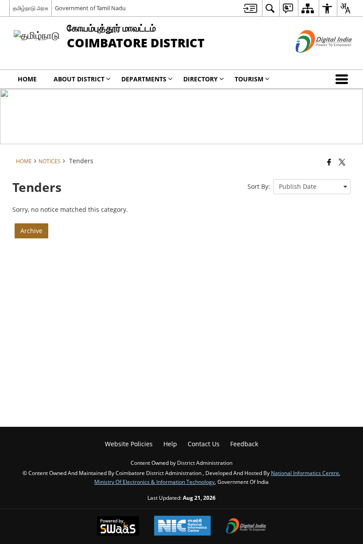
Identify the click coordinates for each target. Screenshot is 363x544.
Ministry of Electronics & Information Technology (154, 481)
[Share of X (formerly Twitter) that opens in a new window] (342, 161)
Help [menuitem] (170, 444)
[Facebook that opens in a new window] (329, 161)
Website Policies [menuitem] (129, 444)
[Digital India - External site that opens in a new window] (312, 60)
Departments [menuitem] (143, 79)
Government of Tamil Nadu (90, 8)
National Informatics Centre (305, 472)
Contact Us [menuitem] (204, 444)
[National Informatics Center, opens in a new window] (182, 526)
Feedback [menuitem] (244, 444)
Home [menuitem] (27, 79)
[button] (343, 79)
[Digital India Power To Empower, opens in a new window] (246, 527)
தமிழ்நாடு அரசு (30, 8)
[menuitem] (250, 8)
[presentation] (312, 186)
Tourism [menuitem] (249, 79)
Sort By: (258, 186)
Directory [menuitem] (200, 79)
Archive (31, 230)
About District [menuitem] (79, 79)
